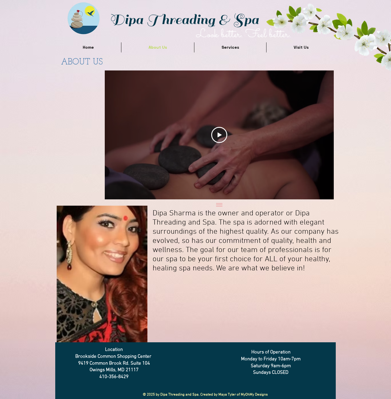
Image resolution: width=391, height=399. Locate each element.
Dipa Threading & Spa (184, 20)
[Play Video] (219, 135)
